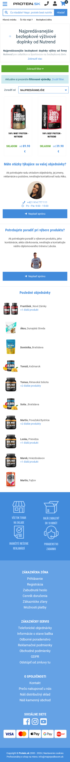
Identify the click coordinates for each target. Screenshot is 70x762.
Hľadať (61, 12)
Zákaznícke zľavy (35, 601)
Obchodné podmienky (35, 651)
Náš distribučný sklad (35, 694)
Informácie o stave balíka (35, 633)
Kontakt (35, 683)
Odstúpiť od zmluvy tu (35, 662)
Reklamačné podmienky (35, 645)
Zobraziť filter (34, 68)
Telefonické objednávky (35, 628)
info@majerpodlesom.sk (51, 756)
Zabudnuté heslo (35, 590)
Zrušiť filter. (58, 79)
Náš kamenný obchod (35, 700)
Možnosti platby (35, 607)
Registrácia (35, 584)
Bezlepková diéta (44, 19)
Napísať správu (36, 213)
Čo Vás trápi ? (26, 19)
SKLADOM (11, 146)
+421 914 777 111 (37, 202)
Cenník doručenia (35, 596)
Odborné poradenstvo (35, 639)
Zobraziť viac (35, 58)
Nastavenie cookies (53, 753)
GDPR (35, 656)
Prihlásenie (35, 578)
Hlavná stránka (9, 19)
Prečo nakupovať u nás (35, 688)
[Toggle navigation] (6, 3)
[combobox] (43, 89)
